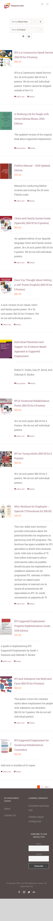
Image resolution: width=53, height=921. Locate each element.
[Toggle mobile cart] (42, 4)
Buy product (20, 148)
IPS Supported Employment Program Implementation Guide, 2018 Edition (32, 626)
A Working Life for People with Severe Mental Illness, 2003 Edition (31, 118)
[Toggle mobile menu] (47, 4)
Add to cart (20, 96)
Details (32, 96)
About (7, 808)
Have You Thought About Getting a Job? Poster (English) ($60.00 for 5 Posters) (33, 284)
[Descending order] (40, 21)
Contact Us (10, 815)
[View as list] (28, 36)
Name (38, 843)
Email (38, 854)
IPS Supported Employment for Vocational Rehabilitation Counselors (31, 745)
